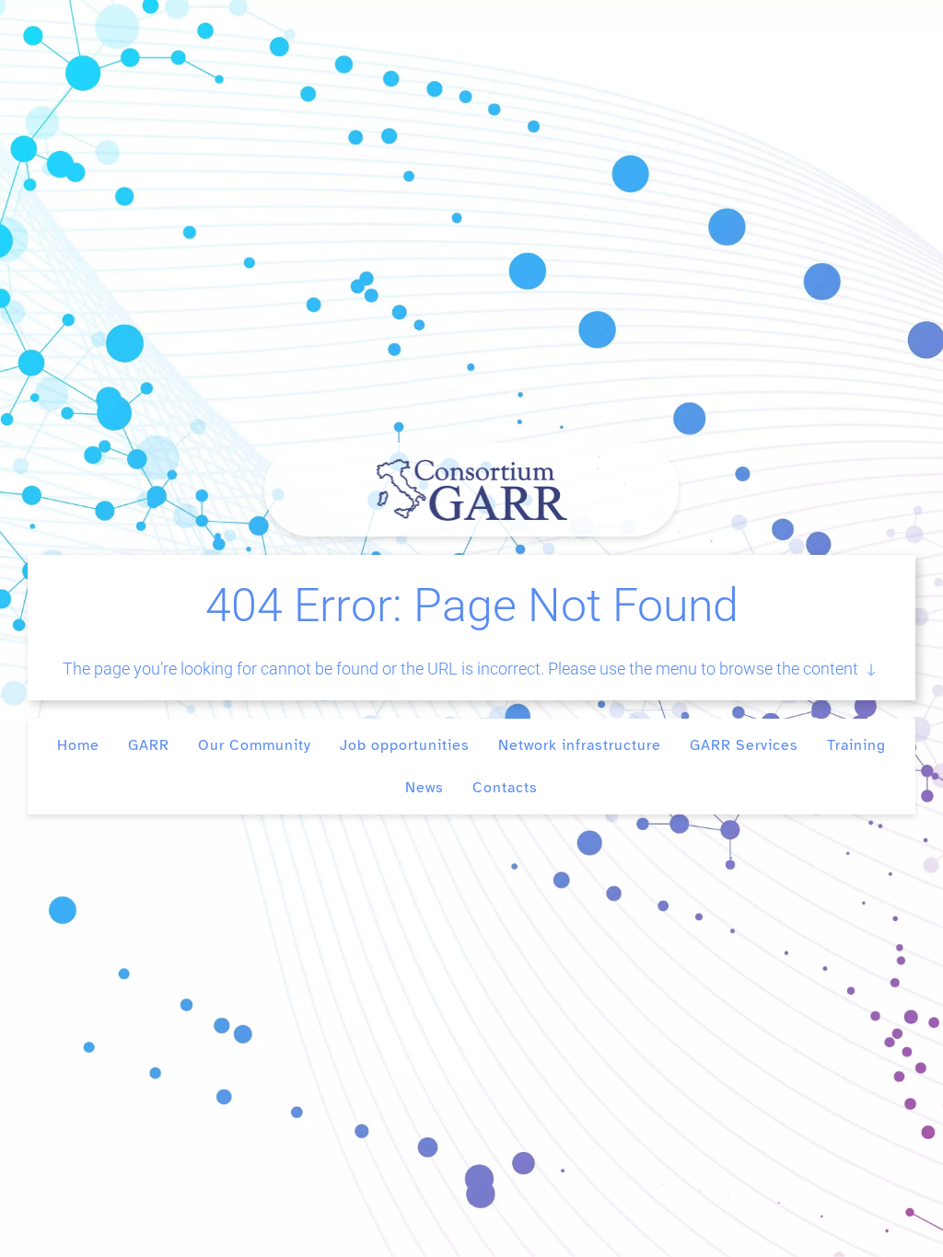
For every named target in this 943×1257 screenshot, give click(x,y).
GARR (148, 745)
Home (78, 745)
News (424, 787)
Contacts (505, 787)
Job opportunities (405, 745)
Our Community (254, 745)
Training (856, 745)
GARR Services (744, 745)
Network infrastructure (579, 745)
